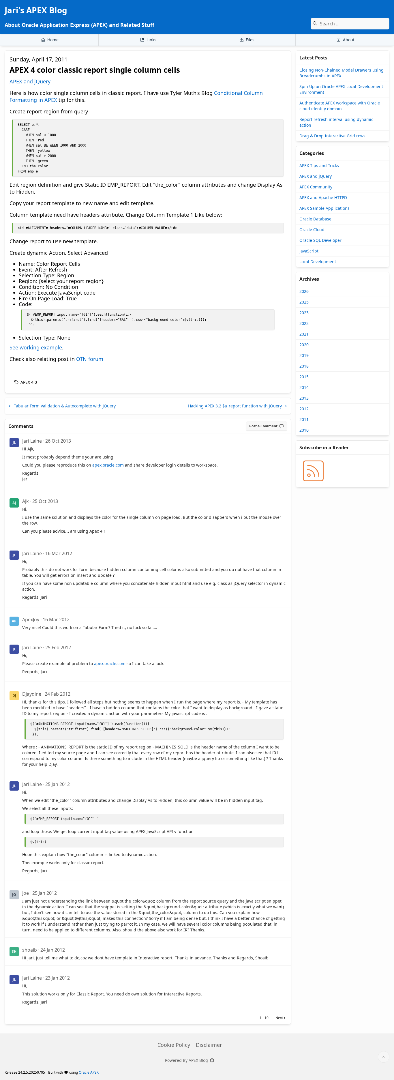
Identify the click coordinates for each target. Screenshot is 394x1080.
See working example (36, 347)
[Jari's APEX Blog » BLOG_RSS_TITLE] (313, 471)
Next (279, 1017)
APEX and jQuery (30, 81)
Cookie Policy (173, 1044)
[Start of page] (383, 1057)
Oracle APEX (89, 1072)
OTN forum (89, 358)
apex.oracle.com (108, 465)
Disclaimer (209, 1044)
